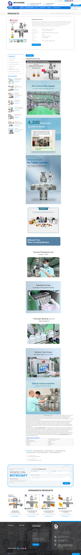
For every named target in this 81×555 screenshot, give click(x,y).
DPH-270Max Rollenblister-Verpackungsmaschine (18, 94)
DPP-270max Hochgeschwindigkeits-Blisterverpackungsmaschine (19, 122)
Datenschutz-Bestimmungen (43, 552)
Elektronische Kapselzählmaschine (54, 452)
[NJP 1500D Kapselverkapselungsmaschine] (11, 131)
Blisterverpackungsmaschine (14, 62)
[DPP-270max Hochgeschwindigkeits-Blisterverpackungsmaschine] (11, 124)
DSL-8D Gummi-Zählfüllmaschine (17, 101)
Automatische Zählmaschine (59, 13)
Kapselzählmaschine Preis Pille (38, 450)
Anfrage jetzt (36, 44)
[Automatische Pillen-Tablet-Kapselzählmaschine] (32, 502)
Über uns (49, 7)
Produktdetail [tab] (29, 55)
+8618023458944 (61, 540)
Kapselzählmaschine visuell (31, 452)
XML (38, 552)
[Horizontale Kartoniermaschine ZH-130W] (11, 88)
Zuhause (10, 7)
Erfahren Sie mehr (14, 516)
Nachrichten (42, 7)
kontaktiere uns (56, 7)
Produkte (16, 7)
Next (74, 506)
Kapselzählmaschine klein (49, 450)
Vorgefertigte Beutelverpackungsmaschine (14, 69)
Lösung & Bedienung (29, 7)
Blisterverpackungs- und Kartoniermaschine (18, 79)
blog (37, 7)
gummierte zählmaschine (23, 529)
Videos (21, 7)
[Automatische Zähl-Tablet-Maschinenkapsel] (15, 502)
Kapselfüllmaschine (12, 58)
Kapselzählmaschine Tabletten (60, 450)
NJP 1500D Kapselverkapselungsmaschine (19, 129)
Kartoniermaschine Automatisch (23, 539)
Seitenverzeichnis (34, 552)
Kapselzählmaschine (22, 534)
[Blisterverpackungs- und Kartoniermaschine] (11, 81)
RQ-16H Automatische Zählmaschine (18, 115)
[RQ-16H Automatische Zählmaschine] (11, 117)
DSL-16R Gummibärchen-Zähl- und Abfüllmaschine (19, 108)
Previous (6, 506)
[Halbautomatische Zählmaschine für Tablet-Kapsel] (65, 502)
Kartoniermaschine (12, 66)
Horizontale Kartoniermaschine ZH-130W (18, 87)
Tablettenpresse (11, 60)
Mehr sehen (17, 81)
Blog (30, 552)
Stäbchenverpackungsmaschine (14, 71)
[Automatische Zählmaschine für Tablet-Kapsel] (49, 502)
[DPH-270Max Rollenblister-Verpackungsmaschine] (11, 95)
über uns (9, 529)
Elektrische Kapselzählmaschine (42, 452)
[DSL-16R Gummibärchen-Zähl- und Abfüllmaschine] (11, 110)
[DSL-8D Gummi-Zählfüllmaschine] (11, 102)
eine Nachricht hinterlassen (76, 554)
